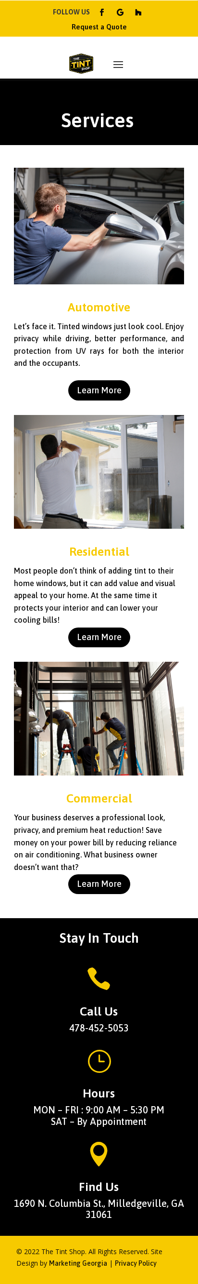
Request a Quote (99, 27)
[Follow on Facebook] (102, 12)
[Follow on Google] (120, 12)
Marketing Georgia (78, 1263)
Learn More (99, 390)
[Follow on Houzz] (138, 12)
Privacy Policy (136, 1263)
